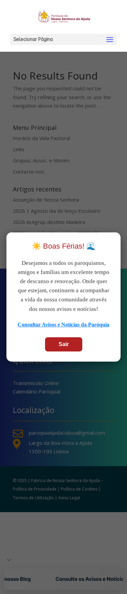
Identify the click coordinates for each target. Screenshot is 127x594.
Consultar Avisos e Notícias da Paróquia (63, 324)
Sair (64, 344)
